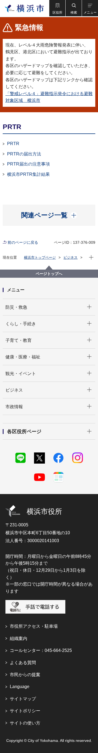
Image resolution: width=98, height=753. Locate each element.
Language (19, 686)
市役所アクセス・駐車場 (34, 626)
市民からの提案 (25, 674)
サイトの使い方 (25, 723)
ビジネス (70, 257)
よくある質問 (23, 662)
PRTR (13, 143)
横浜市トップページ (40, 257)
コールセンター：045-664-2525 (41, 650)
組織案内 (18, 638)
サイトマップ (23, 698)
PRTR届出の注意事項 (28, 164)
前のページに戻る (23, 242)
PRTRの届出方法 (24, 154)
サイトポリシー (25, 710)
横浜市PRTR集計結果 (28, 174)
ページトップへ (49, 273)
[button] (57, 8)
